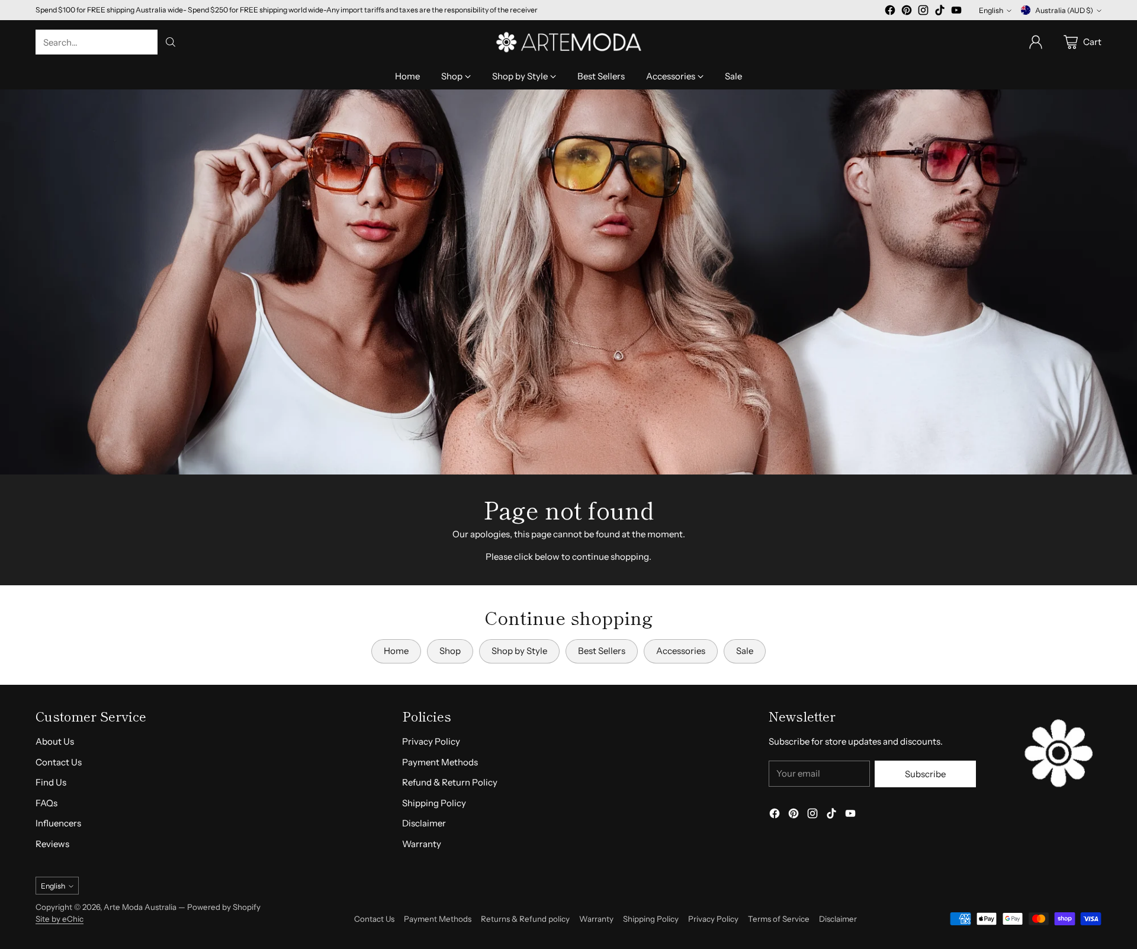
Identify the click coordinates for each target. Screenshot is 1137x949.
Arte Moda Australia (140, 907)
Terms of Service (779, 919)
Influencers (58, 823)
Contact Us (59, 762)
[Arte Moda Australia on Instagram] (923, 12)
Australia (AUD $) (1064, 10)
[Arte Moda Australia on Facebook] (890, 12)
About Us (55, 741)
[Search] (171, 42)
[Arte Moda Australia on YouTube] (956, 12)
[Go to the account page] (1035, 42)
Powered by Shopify (224, 907)
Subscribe (925, 774)
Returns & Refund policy (525, 919)
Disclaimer (424, 823)
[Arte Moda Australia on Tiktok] (940, 12)
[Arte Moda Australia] (568, 42)
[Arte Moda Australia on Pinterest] (907, 12)
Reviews (52, 843)
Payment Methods (440, 762)
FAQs (46, 803)
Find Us (51, 782)
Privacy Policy (431, 741)
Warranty (421, 843)
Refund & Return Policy (449, 782)
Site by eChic (59, 919)
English (991, 10)
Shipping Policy (434, 803)
